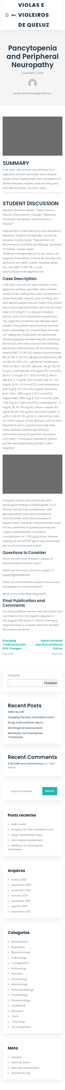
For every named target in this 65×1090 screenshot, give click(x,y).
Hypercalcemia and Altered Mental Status (48, 644)
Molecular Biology (22, 989)
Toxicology (18, 1021)
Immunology (19, 979)
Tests (15, 1016)
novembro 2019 (21, 890)
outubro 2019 (19, 895)
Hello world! (16, 712)
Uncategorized (21, 1027)
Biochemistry (19, 941)
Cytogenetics (20, 963)
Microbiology (19, 984)
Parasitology (19, 995)
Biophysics (18, 947)
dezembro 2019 (21, 885)
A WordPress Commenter (25, 763)
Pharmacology (20, 1000)
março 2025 (19, 879)
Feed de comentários (25, 1068)
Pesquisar (14, 675)
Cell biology (18, 957)
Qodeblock (18, 1005)
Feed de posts (20, 1062)
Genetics (17, 973)
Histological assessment (25, 728)
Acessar (16, 1057)
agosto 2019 (19, 906)
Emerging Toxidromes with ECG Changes (14, 644)
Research (17, 1011)
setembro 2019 (21, 901)
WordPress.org (20, 1073)
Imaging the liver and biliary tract (31, 717)
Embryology (18, 968)
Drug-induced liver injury (25, 722)
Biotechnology (20, 952)
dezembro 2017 (21, 911)
